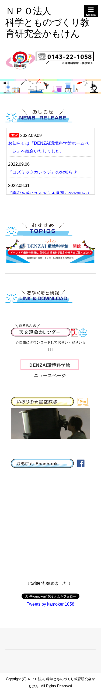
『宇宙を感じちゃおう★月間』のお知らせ (49, 193)
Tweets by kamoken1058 (50, 604)
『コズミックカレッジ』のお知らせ (42, 172)
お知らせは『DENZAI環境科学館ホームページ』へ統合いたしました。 (48, 147)
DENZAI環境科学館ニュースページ (49, 366)
